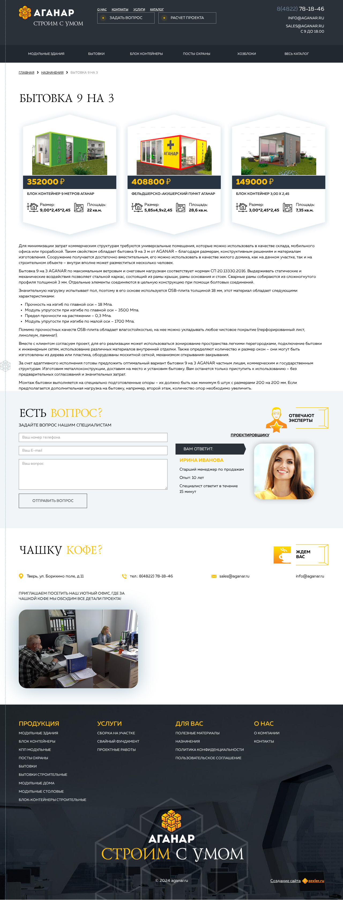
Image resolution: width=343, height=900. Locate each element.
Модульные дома (36, 783)
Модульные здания (46, 54)
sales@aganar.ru (305, 26)
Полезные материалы (197, 733)
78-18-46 (300, 9)
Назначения (52, 72)
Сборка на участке (116, 733)
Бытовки (96, 54)
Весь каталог (297, 54)
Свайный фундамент (118, 741)
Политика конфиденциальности (210, 750)
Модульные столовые (41, 791)
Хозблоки (246, 54)
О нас (102, 9)
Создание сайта (285, 881)
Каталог (157, 9)
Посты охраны (196, 54)
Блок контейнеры (146, 54)
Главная (26, 72)
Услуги (139, 9)
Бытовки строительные (43, 775)
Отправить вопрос (52, 501)
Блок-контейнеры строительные (52, 800)
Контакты (120, 9)
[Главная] (51, 16)
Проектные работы (116, 750)
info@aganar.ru (306, 18)
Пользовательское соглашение (208, 758)
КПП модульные (35, 750)
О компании (266, 733)
